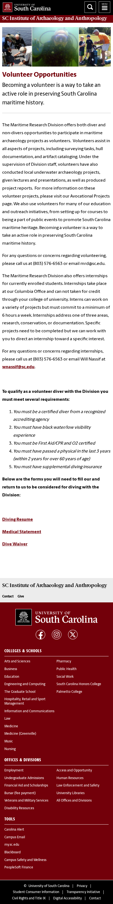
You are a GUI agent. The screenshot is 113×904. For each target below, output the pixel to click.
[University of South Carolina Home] (25, 6)
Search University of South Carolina (90, 7)
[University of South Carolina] (56, 617)
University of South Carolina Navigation (104, 7)
